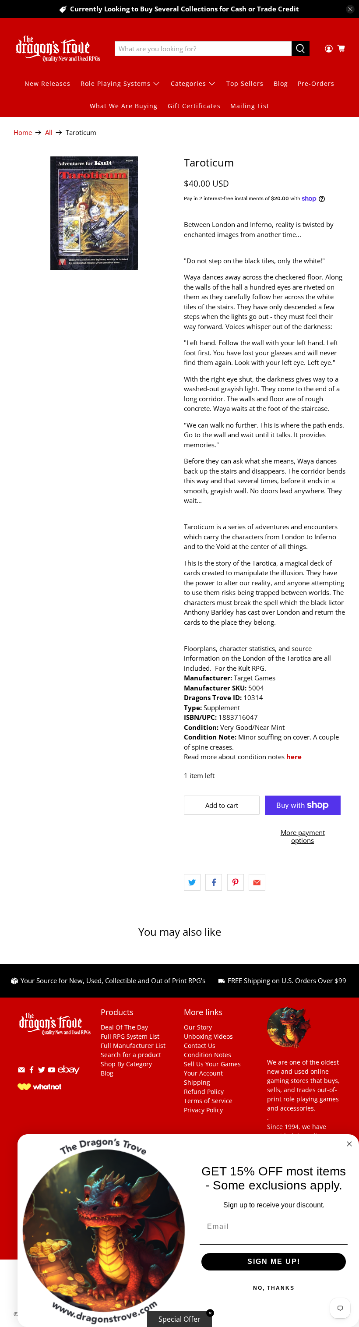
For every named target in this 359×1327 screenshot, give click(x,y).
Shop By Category (126, 1064)
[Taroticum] (95, 213)
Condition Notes (207, 1055)
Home (23, 132)
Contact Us (199, 1045)
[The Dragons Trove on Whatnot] (39, 1087)
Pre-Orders (316, 83)
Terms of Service (208, 1101)
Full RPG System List (130, 1036)
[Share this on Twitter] (192, 882)
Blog (281, 83)
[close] (350, 9)
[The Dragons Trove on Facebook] (31, 1071)
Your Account (203, 1073)
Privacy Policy (203, 1110)
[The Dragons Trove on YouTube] (52, 1071)
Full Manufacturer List (133, 1045)
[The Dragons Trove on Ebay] (69, 1078)
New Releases (47, 83)
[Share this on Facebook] (213, 882)
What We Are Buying (124, 106)
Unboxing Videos (208, 1036)
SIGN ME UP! (273, 1261)
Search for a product (131, 1055)
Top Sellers (245, 83)
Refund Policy (204, 1091)
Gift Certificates (194, 106)
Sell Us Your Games (212, 1064)
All (49, 132)
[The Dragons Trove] (58, 48)
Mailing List (249, 106)
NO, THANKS (274, 1288)
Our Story (198, 1027)
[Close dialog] (349, 1144)
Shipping (197, 1082)
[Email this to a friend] (257, 882)
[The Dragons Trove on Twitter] (42, 1071)
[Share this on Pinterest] (235, 882)
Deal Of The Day (124, 1027)
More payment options (303, 836)
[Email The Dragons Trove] (21, 1071)
